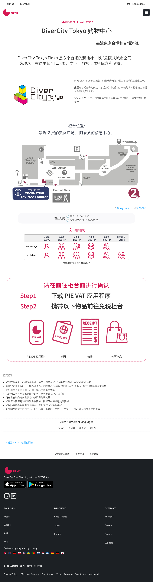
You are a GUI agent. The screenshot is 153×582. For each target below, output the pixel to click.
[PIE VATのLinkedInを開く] (12, 495)
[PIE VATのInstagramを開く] (6, 495)
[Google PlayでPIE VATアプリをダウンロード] (40, 484)
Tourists (9, 508)
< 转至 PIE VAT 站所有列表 (19, 442)
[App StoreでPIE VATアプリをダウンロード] (15, 484)
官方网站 (141, 208)
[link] (10, 12)
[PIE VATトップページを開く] (13, 470)
